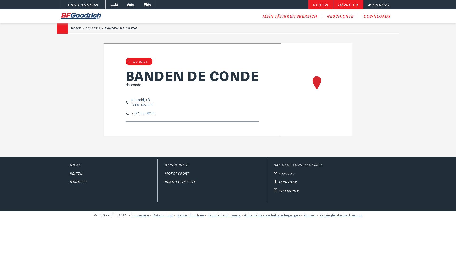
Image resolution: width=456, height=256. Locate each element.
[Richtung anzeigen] (316, 89)
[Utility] (147, 4)
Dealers (93, 28)
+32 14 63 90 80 (143, 113)
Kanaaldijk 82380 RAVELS (142, 102)
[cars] (131, 4)
